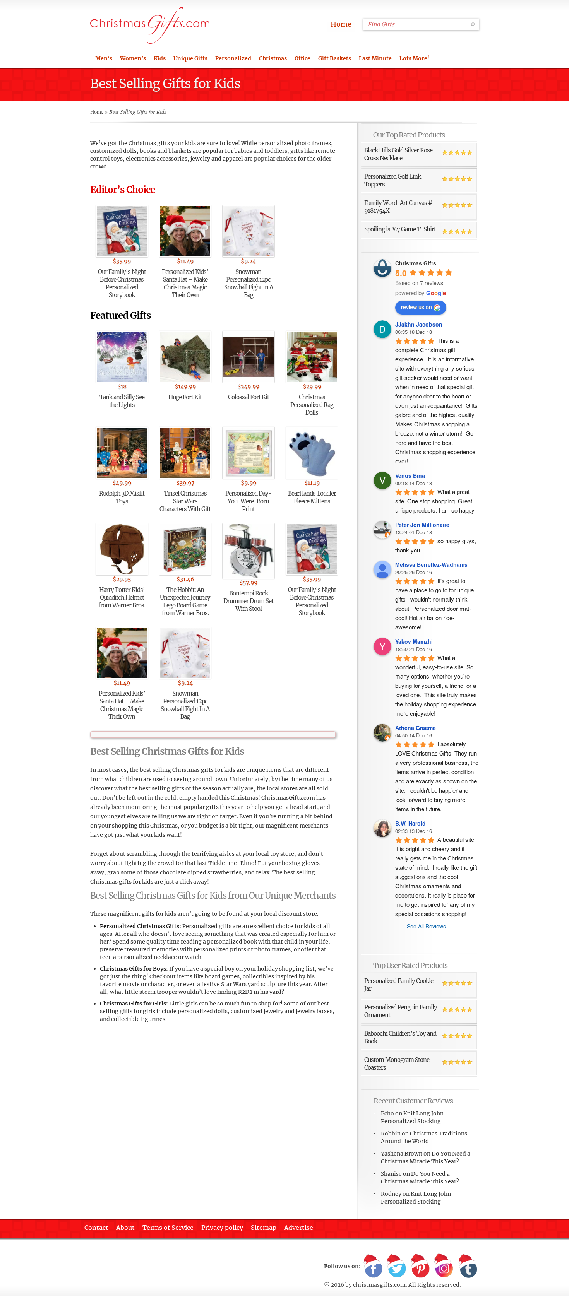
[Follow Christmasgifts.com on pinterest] (420, 1266)
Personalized (233, 58)
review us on (416, 307)
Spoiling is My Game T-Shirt (400, 229)
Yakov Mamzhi (414, 641)
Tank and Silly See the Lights (121, 401)
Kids (160, 58)
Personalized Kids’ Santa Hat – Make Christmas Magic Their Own (185, 283)
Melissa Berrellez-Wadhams (431, 564)
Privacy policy (222, 1227)
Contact (96, 1227)
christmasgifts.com (379, 1284)
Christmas (273, 58)
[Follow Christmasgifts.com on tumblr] (467, 1266)
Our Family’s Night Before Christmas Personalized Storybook (122, 283)
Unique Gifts (190, 58)
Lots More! (414, 58)
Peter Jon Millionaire (422, 524)
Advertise (298, 1227)
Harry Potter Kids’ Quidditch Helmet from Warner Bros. (121, 597)
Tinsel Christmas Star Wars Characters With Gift (185, 501)
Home (341, 24)
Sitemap (263, 1227)
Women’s (133, 58)
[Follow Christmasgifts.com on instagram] (444, 1266)
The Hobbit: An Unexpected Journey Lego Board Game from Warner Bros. (185, 601)
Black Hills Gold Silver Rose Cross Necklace (398, 154)
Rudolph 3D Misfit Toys (121, 497)
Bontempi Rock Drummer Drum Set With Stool (248, 601)
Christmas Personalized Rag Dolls (311, 404)
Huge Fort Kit (185, 397)
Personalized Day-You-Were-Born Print (248, 501)
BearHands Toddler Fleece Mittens (312, 497)
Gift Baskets (334, 58)
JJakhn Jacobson (418, 324)
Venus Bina (410, 475)
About (125, 1227)
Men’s (103, 58)
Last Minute (375, 58)
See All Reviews (426, 926)
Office (302, 58)
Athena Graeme (415, 728)
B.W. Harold (410, 823)
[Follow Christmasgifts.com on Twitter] (397, 1266)
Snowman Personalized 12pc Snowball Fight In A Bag (248, 283)
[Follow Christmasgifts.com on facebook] (373, 1266)
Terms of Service (168, 1227)
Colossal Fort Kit (248, 397)
